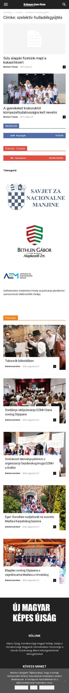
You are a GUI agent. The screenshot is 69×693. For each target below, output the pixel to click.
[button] (5, 4)
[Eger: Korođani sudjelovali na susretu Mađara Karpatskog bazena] (34, 507)
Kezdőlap (7, 12)
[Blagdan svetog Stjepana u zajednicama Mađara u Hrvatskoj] (34, 561)
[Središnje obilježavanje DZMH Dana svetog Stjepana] (34, 400)
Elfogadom (21, 687)
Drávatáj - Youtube (15, 148)
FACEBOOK (11, 126)
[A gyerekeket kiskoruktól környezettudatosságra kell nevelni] (34, 89)
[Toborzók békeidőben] (34, 347)
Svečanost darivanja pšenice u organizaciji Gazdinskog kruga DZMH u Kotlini (29, 463)
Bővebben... (47, 687)
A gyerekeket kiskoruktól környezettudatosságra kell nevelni (30, 110)
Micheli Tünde (10, 67)
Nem (33, 687)
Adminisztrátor (12, 366)
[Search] (64, 4)
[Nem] (64, 680)
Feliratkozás (56, 158)
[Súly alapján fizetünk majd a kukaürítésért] (34, 38)
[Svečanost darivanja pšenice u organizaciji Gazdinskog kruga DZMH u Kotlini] (34, 454)
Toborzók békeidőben (19, 361)
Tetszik (59, 135)
